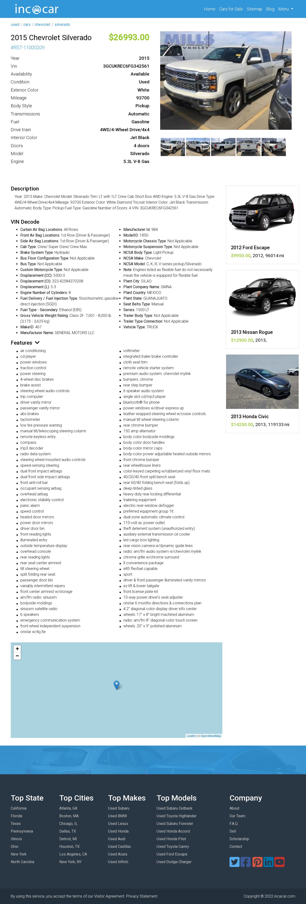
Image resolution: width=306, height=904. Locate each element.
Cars (231, 8)
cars (27, 24)
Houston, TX (69, 846)
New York (19, 854)
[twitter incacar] (235, 865)
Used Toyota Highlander (177, 816)
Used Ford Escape (172, 854)
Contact (236, 846)
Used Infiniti (118, 862)
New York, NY (70, 862)
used (15, 24)
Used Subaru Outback (174, 808)
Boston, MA (69, 816)
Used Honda (118, 831)
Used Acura (117, 854)
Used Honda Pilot (171, 839)
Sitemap (254, 8)
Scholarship (239, 839)
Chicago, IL (68, 823)
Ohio (14, 846)
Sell (233, 831)
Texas (16, 823)
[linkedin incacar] (268, 865)
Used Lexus (118, 823)
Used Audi (116, 839)
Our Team (237, 816)
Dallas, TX (67, 831)
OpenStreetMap (211, 736)
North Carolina (22, 862)
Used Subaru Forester (175, 823)
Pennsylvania (22, 831)
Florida (16, 816)
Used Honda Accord (173, 831)
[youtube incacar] (279, 865)
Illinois (16, 839)
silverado (62, 24)
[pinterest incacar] (257, 865)
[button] (117, 685)
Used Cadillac (119, 846)
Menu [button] (284, 8)
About (234, 808)
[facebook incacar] (245, 865)
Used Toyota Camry (173, 846)
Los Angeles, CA (73, 854)
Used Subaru (118, 808)
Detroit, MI (68, 839)
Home (210, 8)
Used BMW (117, 816)
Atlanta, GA (68, 808)
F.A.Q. (234, 823)
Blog (270, 8)
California (19, 808)
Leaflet (191, 736)
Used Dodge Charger (174, 862)
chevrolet (42, 24)
